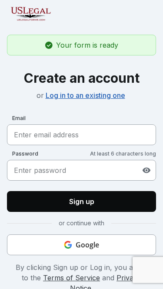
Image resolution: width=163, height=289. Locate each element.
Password (25, 153)
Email (19, 118)
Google (87, 245)
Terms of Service (71, 277)
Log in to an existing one (85, 95)
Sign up (81, 201)
